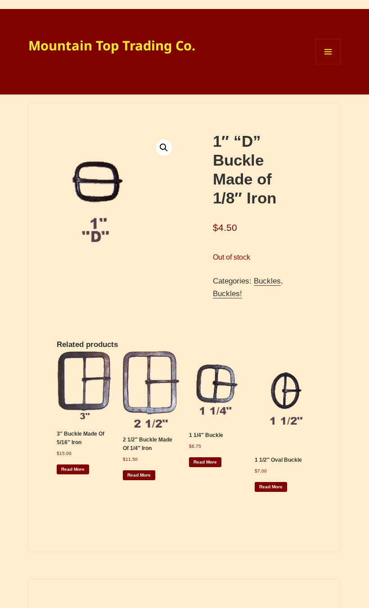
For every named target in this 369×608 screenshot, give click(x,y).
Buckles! (227, 293)
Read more (73, 469)
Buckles (267, 281)
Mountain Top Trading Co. (111, 45)
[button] (164, 148)
